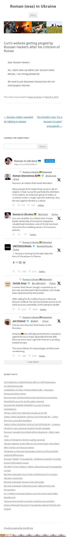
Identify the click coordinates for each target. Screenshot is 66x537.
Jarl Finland (19, 320)
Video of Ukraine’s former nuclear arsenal (24, 439)
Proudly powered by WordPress (18, 528)
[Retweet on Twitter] (20, 172)
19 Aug (16, 179)
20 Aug (55, 214)
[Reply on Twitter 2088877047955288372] (14, 355)
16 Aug (45, 321)
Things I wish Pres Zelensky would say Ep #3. (25, 412)
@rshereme (51, 175)
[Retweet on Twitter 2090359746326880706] (20, 234)
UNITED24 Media (22, 246)
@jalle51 (34, 321)
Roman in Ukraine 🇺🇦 (24, 214)
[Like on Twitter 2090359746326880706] (26, 234)
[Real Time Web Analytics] (6, 535)
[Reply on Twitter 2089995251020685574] (14, 309)
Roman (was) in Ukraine (33, 6)
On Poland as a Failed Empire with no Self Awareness (30, 382)
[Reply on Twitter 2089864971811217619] (14, 271)
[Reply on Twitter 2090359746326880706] (14, 234)
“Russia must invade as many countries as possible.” (29, 501)
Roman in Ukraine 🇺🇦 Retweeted (37, 172)
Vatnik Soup (19, 283)
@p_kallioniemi (38, 283)
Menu (33, 15)
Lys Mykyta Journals (13, 386)
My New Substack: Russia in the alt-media (24, 482)
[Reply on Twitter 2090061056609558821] (14, 205)
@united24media (44, 246)
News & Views (35, 97)
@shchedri (43, 214)
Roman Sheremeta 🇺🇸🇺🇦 (26, 175)
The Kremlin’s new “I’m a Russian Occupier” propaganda (49, 122)
